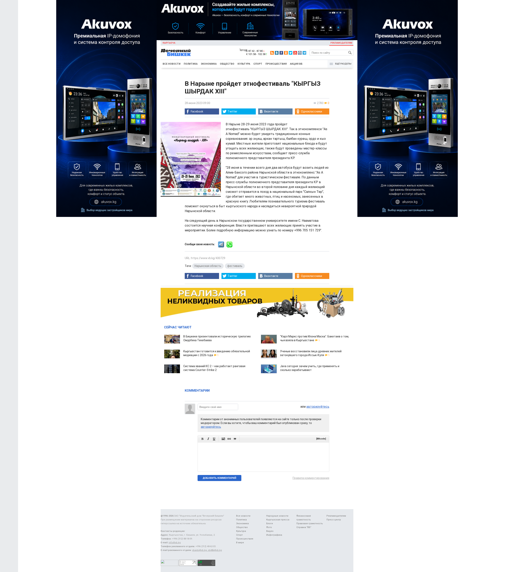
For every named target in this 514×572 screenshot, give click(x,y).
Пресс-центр (333, 519)
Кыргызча (169, 43)
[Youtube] (295, 53)
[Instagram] (300, 53)
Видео (269, 531)
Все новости (172, 63)
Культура (244, 63)
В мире (240, 542)
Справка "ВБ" (303, 527)
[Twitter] (290, 53)
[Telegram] (304, 53)
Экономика (209, 63)
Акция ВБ (296, 63)
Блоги (269, 523)
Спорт (257, 63)
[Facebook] (281, 53)
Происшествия (276, 63)
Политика (191, 63)
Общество (227, 63)
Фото (269, 527)
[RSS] (272, 53)
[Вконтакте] (276, 53)
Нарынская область (208, 266)
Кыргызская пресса (277, 519)
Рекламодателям (341, 43)
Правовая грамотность (309, 523)
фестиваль (234, 266)
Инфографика (274, 535)
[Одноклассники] (286, 53)
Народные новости (277, 516)
